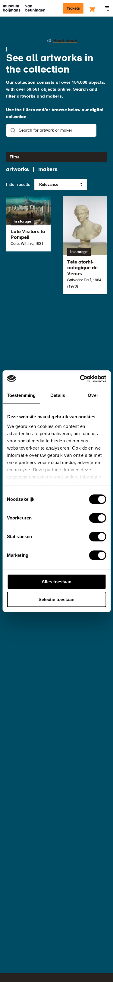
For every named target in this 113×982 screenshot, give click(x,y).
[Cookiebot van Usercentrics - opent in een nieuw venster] (80, 379)
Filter (14, 157)
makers (48, 169)
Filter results (18, 184)
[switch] (97, 518)
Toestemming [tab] (21, 395)
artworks (17, 169)
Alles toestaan (56, 581)
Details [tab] (57, 395)
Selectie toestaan (56, 599)
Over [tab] (93, 395)
